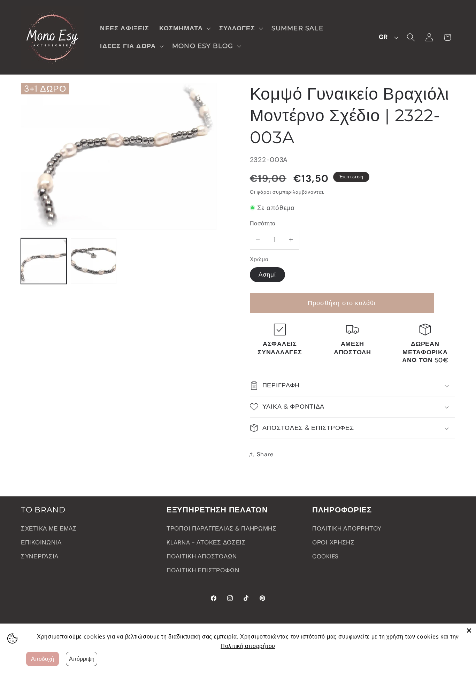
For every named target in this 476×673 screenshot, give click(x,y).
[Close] (469, 630)
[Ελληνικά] (386, 37)
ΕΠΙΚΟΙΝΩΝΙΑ (41, 542)
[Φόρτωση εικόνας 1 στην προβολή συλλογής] (44, 261)
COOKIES (325, 556)
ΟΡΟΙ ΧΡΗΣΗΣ (333, 542)
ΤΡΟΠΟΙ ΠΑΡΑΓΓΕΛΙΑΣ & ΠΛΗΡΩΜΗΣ (222, 528)
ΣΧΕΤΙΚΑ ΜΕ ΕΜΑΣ (49, 528)
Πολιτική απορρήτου (248, 646)
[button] (184, 28)
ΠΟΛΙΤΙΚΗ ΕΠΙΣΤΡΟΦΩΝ (203, 570)
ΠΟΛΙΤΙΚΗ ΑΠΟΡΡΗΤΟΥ (347, 528)
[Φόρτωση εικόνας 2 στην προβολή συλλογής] (93, 261)
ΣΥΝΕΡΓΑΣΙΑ (40, 556)
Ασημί (267, 274)
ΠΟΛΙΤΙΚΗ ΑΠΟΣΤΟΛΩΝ (202, 556)
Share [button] (265, 454)
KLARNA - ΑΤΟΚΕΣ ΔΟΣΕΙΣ (206, 542)
